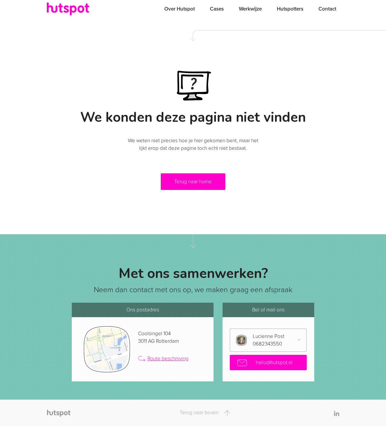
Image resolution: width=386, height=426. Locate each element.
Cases (217, 9)
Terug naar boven (200, 412)
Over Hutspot (179, 9)
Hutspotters (290, 9)
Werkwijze (250, 9)
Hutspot (80, 9)
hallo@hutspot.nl (274, 362)
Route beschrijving (167, 358)
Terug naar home (193, 181)
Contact (327, 9)
